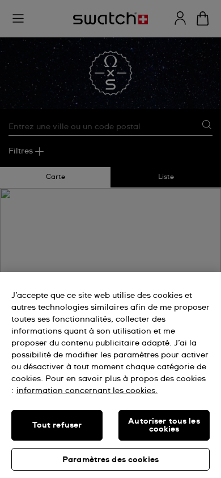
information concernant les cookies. (87, 391)
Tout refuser (57, 425)
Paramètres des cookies (110, 460)
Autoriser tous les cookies (164, 425)
